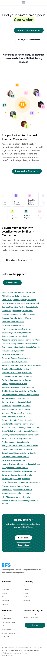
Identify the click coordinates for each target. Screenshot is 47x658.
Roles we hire (6, 597)
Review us (27, 593)
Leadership (5, 600)
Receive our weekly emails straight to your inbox (32, 616)
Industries (5, 604)
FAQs (3, 626)
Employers (5, 586)
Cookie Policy (6, 637)
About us (27, 586)
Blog (3, 615)
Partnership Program (9, 622)
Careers (26, 589)
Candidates (5, 589)
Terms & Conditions (8, 633)
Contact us (27, 597)
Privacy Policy (6, 629)
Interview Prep (6, 618)
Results (4, 593)
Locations (27, 600)
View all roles (12, 282)
